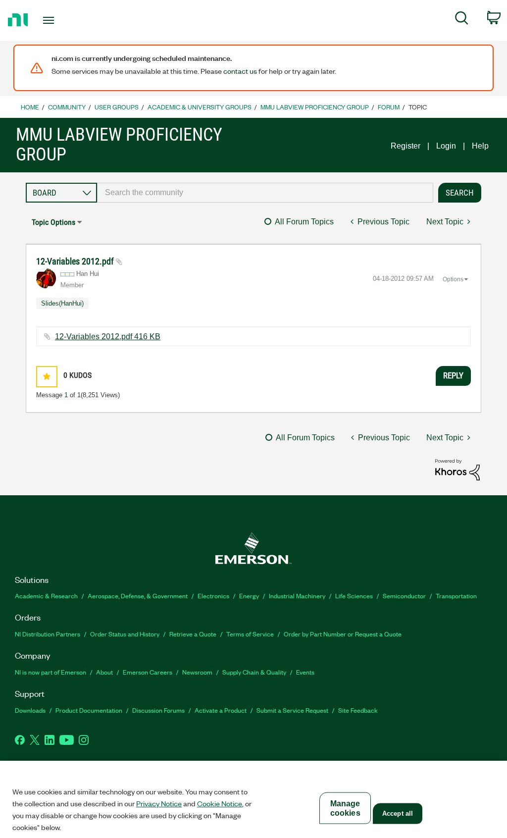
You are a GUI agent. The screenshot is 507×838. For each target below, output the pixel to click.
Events (305, 672)
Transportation (456, 595)
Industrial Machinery (297, 595)
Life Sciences (354, 595)
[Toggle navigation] (66, 20)
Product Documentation (88, 710)
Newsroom (197, 672)
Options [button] (453, 279)
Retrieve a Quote (192, 633)
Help (480, 146)
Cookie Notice (219, 803)
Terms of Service (250, 633)
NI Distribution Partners (47, 633)
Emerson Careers (147, 672)
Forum (389, 106)
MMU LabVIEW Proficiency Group (314, 106)
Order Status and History (124, 633)
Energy (249, 595)
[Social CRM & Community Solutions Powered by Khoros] (457, 469)
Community (67, 106)
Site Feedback (358, 710)
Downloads (30, 710)
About (104, 672)
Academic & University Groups (200, 106)
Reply (453, 375)
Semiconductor (404, 595)
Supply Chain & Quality (254, 672)
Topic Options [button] (53, 222)
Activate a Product (221, 710)
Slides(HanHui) (62, 303)
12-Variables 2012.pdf (76, 261)
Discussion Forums (158, 710)
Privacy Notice (159, 803)
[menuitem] (462, 20)
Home (30, 106)
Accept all (397, 813)
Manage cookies (345, 808)
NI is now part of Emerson (50, 672)
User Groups (117, 106)
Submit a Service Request (292, 710)
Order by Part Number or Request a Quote (343, 633)
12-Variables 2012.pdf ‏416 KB (107, 336)
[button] (47, 377)
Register (405, 146)
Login (446, 146)
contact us (240, 71)
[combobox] (265, 193)
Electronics (213, 595)
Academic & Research (46, 595)
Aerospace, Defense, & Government (138, 595)
